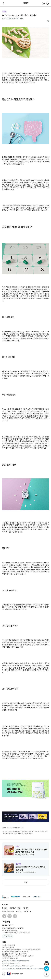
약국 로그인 (27, 911)
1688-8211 (8, 925)
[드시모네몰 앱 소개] (15, 916)
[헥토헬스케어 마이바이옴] (25, 790)
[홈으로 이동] (43, 3)
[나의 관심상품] (46, 968)
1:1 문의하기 (7, 936)
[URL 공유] (48, 21)
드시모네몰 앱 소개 (8, 911)
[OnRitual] (36, 896)
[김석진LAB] (26, 896)
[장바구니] (47, 3)
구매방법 (18, 911)
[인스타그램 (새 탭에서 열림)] (4, 916)
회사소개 (4, 908)
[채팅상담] (46, 963)
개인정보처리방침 (15, 908)
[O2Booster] (15, 896)
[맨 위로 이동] (46, 974)
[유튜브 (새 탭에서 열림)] (9, 916)
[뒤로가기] (4, 3)
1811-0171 (15, 963)
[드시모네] (5, 896)
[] (28, 956)
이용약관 (25, 908)
